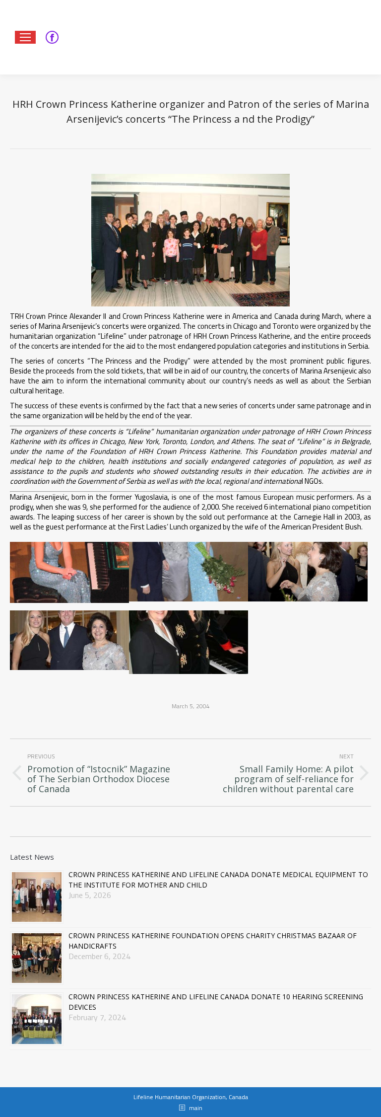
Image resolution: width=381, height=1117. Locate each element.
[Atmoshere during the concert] (69, 572)
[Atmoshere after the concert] (307, 571)
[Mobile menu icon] (25, 37)
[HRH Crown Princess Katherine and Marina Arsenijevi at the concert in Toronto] (188, 642)
